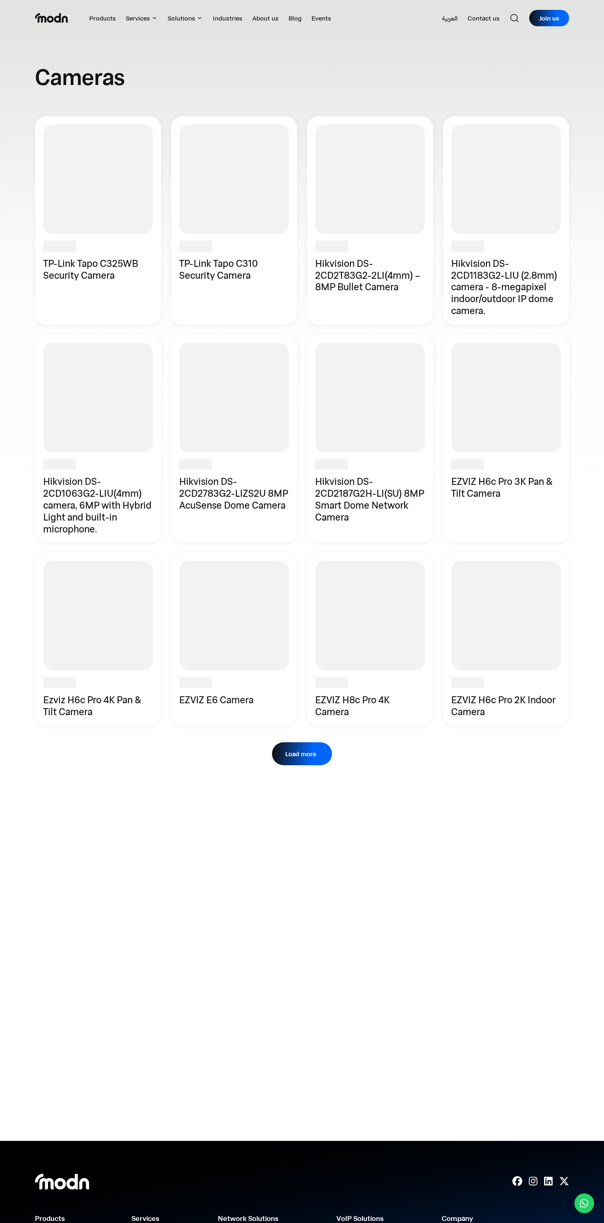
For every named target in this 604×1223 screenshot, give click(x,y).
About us (265, 18)
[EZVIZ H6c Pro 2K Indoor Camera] (506, 639)
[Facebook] (517, 1181)
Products (102, 18)
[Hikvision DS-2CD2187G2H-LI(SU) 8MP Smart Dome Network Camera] (370, 439)
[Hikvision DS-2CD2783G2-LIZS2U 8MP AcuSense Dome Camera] (234, 439)
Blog (295, 18)
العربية (450, 18)
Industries (227, 18)
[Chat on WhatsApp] (584, 1203)
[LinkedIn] (548, 1181)
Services (138, 18)
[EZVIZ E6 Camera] (234, 639)
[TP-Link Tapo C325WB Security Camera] (98, 220)
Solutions (181, 18)
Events (321, 18)
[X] (564, 1181)
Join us (549, 18)
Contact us (484, 18)
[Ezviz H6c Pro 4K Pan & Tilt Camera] (98, 639)
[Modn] (51, 18)
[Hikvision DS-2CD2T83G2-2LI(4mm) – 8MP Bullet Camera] (370, 220)
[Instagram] (533, 1181)
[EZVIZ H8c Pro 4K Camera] (370, 639)
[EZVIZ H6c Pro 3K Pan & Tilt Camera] (506, 439)
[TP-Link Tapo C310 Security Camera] (234, 220)
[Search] (514, 18)
